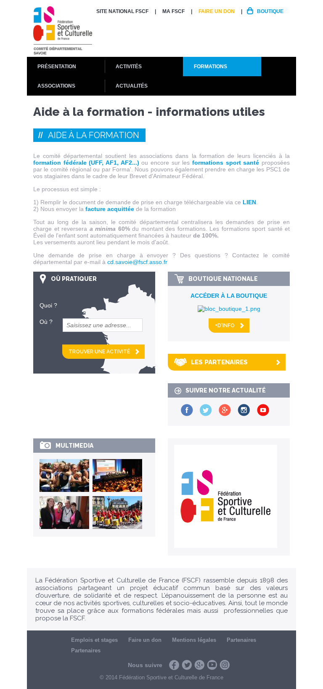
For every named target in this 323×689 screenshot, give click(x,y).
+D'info (225, 325)
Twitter (187, 665)
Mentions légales (194, 640)
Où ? (46, 321)
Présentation (56, 66)
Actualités (132, 86)
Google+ (199, 665)
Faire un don (217, 11)
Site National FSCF (122, 11)
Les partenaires (219, 362)
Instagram (225, 665)
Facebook (174, 665)
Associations (56, 86)
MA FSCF (173, 11)
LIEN (249, 202)
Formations (210, 66)
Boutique (270, 11)
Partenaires (241, 640)
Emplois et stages (94, 640)
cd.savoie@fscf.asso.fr (137, 262)
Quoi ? (48, 305)
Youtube (212, 665)
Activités (129, 66)
